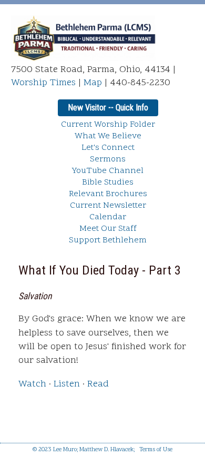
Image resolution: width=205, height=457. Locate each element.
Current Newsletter (108, 205)
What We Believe (108, 136)
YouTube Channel (108, 171)
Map (93, 82)
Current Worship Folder (108, 124)
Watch (32, 384)
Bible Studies (108, 182)
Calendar (107, 217)
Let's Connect (108, 148)
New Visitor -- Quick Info (108, 108)
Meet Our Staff (108, 229)
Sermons (108, 159)
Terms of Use (155, 450)
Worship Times (43, 82)
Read (98, 384)
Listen (67, 384)
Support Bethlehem (108, 240)
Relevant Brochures (108, 194)
